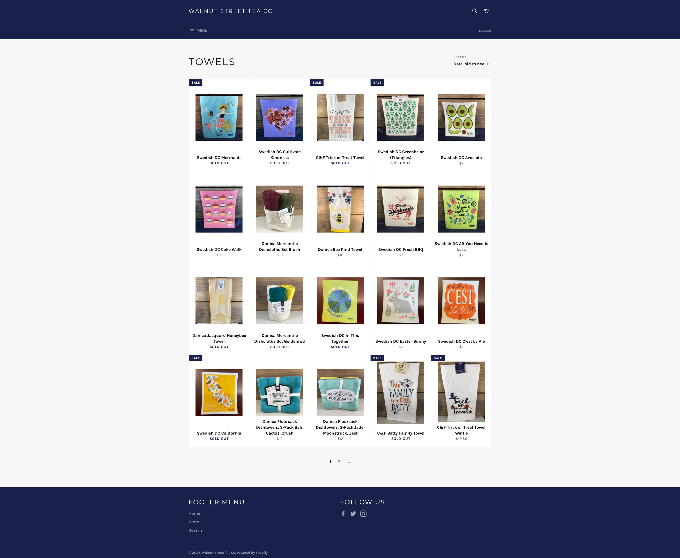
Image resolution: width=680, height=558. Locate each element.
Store (194, 521)
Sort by (459, 57)
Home (194, 513)
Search (195, 530)
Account (484, 31)
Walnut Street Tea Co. (232, 11)
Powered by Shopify (252, 553)
